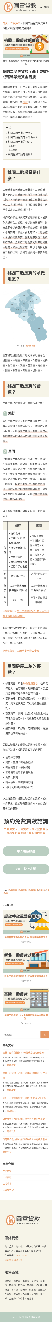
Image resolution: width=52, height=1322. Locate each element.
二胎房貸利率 (12, 890)
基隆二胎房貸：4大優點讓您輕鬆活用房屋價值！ (26, 1017)
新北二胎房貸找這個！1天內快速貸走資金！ (26, 976)
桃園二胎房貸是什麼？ (20, 132)
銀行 (15, 146)
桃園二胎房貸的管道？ (20, 141)
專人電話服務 (26, 851)
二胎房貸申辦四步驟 (28, 650)
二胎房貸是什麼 (33, 890)
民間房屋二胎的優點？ (20, 154)
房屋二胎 (42, 890)
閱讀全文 (11, 1065)
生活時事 (7, 1184)
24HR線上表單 (26, 869)
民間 (15, 150)
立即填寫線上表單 (13, 1260)
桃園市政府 (30, 346)
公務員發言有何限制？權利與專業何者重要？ (25, 1119)
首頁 (5, 23)
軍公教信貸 (8, 1190)
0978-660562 (22, 1255)
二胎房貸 (15, 23)
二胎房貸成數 (22, 890)
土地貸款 (7, 1177)
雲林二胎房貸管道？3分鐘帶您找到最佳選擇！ (25, 1052)
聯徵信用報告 (30, 683)
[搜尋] (44, 1034)
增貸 (25, 102)
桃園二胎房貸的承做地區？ (23, 137)
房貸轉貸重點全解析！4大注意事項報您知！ (26, 937)
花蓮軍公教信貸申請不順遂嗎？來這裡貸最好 (25, 1139)
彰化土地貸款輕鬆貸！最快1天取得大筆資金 (24, 1098)
